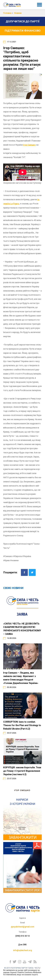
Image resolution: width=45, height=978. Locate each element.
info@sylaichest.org (22, 950)
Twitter (32, 572)
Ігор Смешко (29, 145)
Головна (7, 13)
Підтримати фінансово (22, 30)
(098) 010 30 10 (22, 936)
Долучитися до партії (22, 21)
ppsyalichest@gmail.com (22, 926)
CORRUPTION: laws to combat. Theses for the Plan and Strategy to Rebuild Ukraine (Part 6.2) (22, 725)
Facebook (24, 572)
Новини (17, 13)
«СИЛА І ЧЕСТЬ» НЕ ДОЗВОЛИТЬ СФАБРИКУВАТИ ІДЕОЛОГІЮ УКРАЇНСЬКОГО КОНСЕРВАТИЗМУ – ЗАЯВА (22, 628)
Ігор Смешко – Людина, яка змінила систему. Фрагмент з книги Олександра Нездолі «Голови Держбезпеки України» (20, 677)
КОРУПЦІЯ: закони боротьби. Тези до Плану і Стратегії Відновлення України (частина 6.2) (22, 771)
